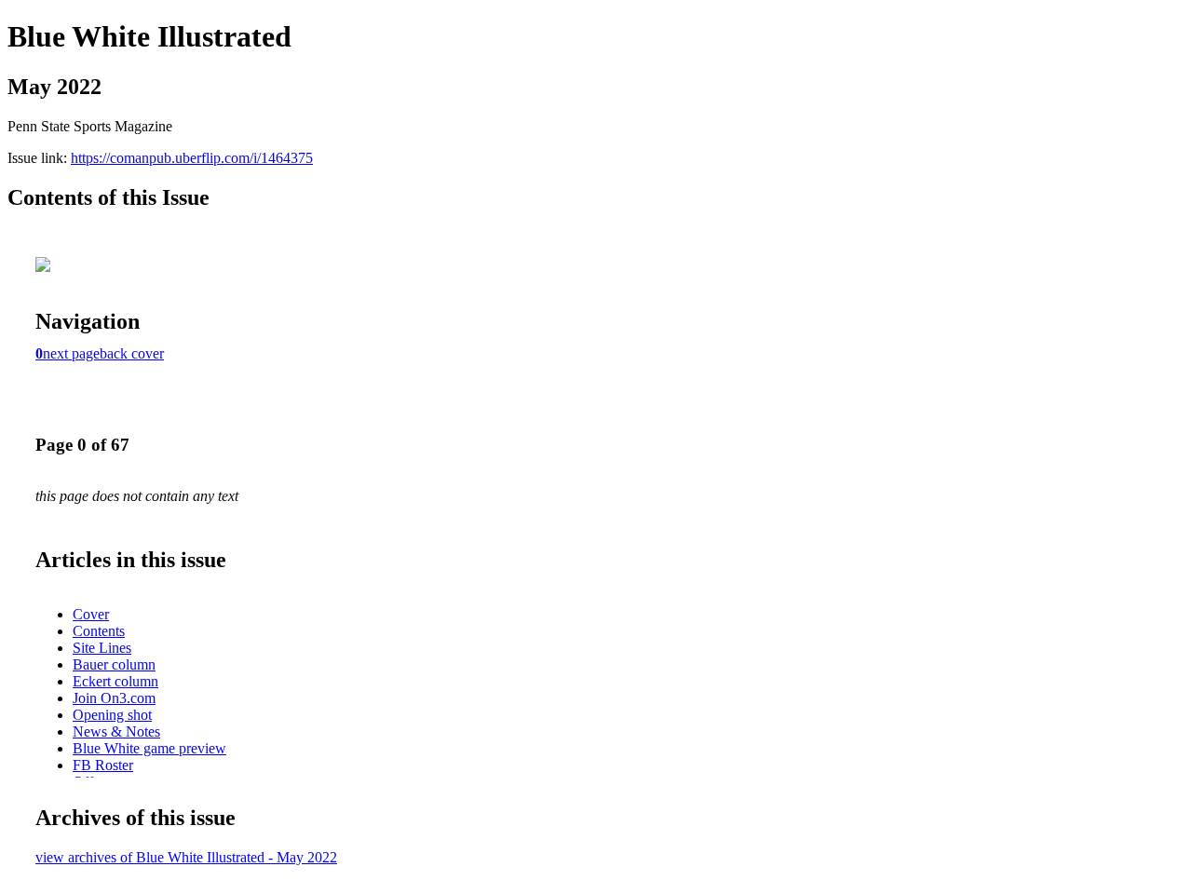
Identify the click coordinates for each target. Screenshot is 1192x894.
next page (71, 353)
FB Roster (103, 765)
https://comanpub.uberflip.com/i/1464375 (192, 158)
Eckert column (115, 681)
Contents (99, 631)
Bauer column (114, 664)
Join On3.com (114, 698)
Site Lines (102, 648)
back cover (132, 353)
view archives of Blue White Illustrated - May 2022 (186, 857)
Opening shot (112, 715)
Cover (91, 614)
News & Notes (116, 731)
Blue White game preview (149, 748)
